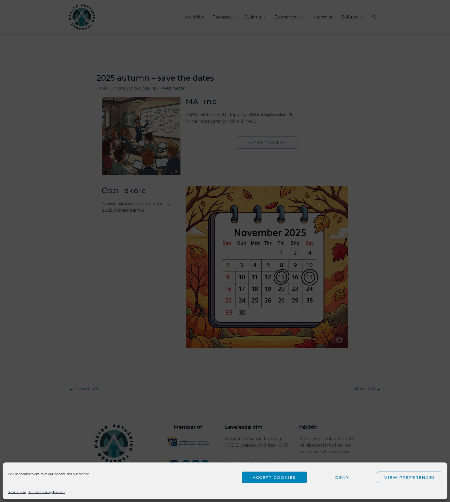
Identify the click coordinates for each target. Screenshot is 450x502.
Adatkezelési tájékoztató (46, 492)
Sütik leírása (17, 492)
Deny (342, 477)
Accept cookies (274, 477)
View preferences (409, 477)
